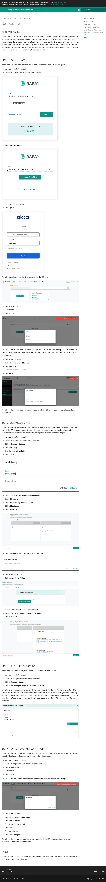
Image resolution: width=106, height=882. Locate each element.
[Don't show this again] (103, 2)
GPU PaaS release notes (55, 5)
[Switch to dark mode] (79, 10)
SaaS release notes (59, 2)
